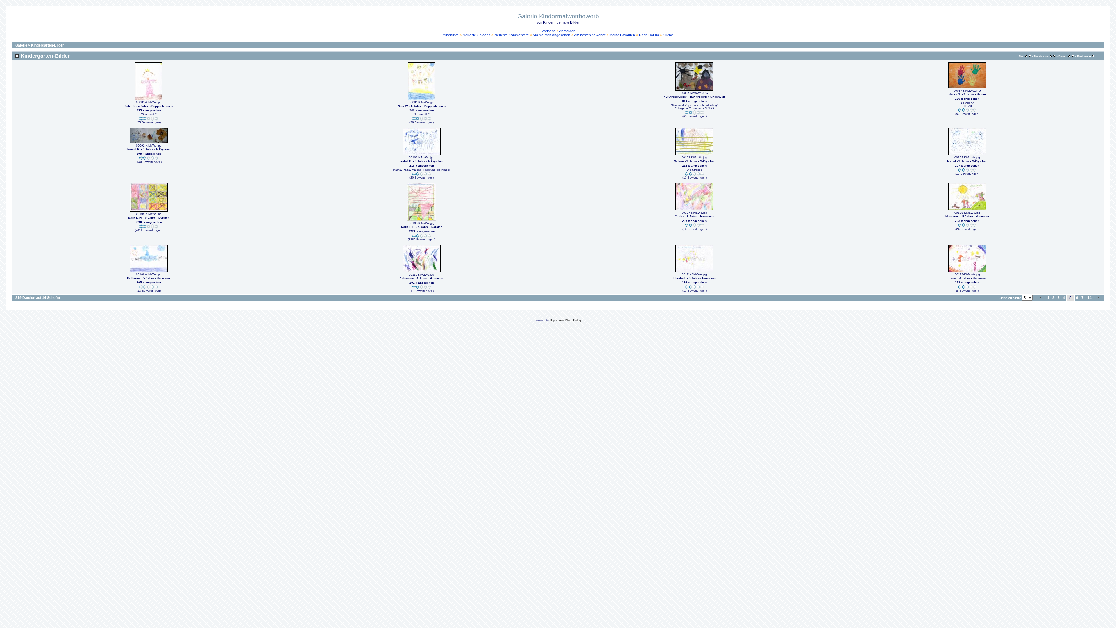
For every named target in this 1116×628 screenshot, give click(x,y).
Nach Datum (649, 35)
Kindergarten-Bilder (47, 45)
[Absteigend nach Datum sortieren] (1073, 56)
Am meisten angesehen (551, 35)
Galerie (21, 45)
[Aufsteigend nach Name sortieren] (1050, 56)
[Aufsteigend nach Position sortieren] (1090, 56)
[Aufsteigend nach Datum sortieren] (1069, 56)
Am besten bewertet (589, 35)
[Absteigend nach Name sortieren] (1054, 56)
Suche (668, 35)
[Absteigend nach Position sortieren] (1093, 56)
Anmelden (567, 31)
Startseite (548, 31)
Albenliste (451, 35)
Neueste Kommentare (511, 35)
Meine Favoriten (622, 35)
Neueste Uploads (476, 35)
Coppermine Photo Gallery (566, 320)
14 (1090, 298)
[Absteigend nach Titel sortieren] (1030, 56)
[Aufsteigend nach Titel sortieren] (1026, 56)
